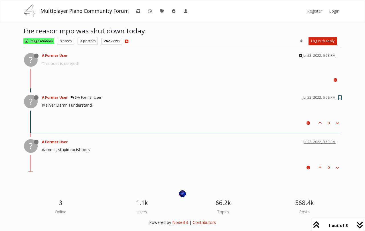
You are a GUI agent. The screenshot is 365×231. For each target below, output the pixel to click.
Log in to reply (322, 40)
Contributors (204, 222)
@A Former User (88, 97)
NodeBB (180, 222)
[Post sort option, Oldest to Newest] (301, 41)
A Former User (55, 55)
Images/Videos (41, 41)
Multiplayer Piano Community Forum (84, 10)
